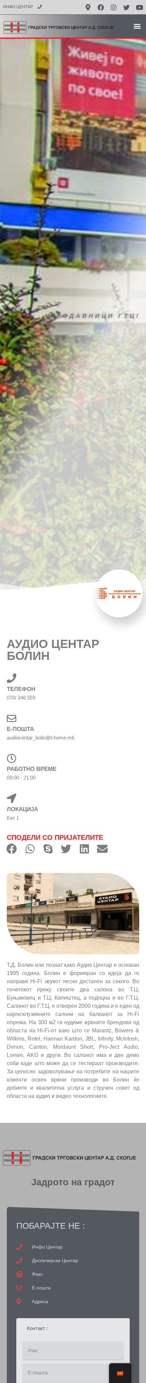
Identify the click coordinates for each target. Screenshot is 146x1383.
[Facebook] (100, 7)
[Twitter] (126, 7)
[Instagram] (113, 7)
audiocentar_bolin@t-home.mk (41, 737)
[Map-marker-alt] (87, 7)
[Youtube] (139, 7)
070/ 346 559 (21, 698)
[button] (137, 25)
